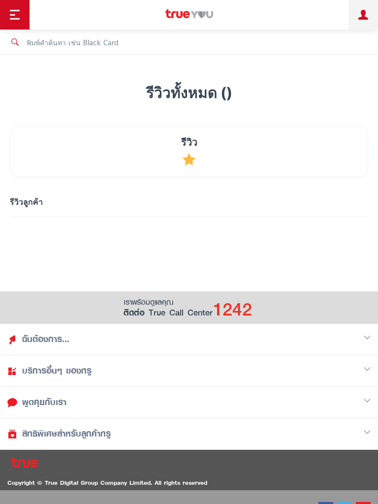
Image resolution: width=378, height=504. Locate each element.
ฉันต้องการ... (45, 339)
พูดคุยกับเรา (44, 402)
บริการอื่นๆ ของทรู (57, 371)
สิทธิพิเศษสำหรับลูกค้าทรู (66, 434)
